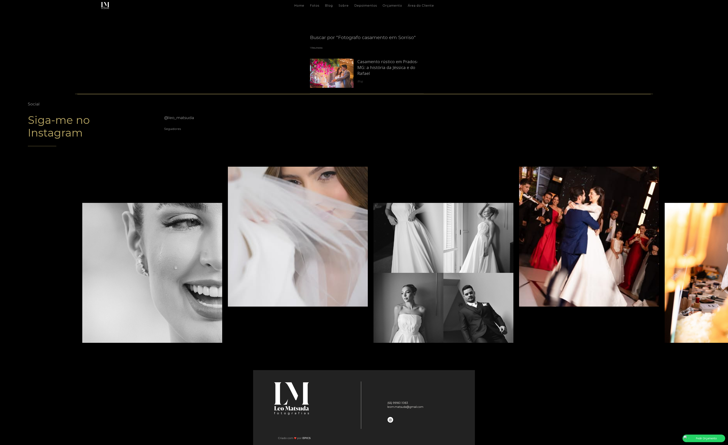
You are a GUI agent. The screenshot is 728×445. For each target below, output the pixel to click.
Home (299, 5)
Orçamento (392, 5)
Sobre (344, 5)
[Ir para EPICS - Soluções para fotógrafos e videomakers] (294, 438)
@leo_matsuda (179, 117)
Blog (329, 5)
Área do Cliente (421, 5)
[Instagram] (390, 419)
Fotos (314, 5)
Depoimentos (365, 5)
